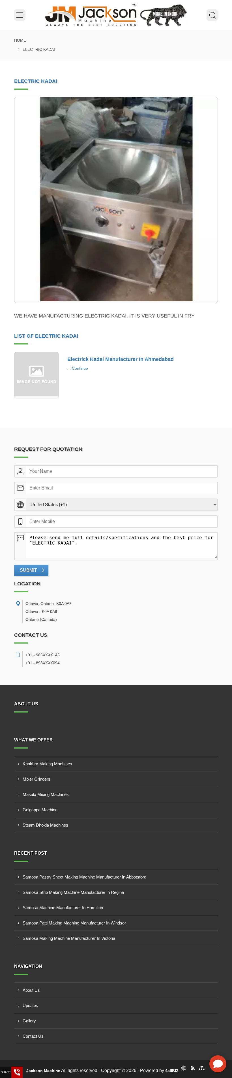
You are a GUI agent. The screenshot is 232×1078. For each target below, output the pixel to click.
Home (20, 40)
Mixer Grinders (36, 779)
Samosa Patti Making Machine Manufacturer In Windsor (74, 923)
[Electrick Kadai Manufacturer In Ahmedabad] (36, 375)
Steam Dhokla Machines (45, 825)
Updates (30, 1005)
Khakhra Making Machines (47, 763)
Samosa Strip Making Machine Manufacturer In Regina (73, 892)
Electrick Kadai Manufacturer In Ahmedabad (120, 359)
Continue (80, 368)
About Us (31, 990)
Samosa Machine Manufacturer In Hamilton (63, 907)
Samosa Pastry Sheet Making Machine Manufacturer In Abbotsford (84, 877)
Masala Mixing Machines (46, 794)
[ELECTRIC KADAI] (116, 200)
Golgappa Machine (40, 809)
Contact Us (33, 1036)
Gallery (29, 1020)
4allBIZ (172, 1070)
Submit (28, 570)
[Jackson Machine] (116, 15)
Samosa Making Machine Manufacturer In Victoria (69, 938)
